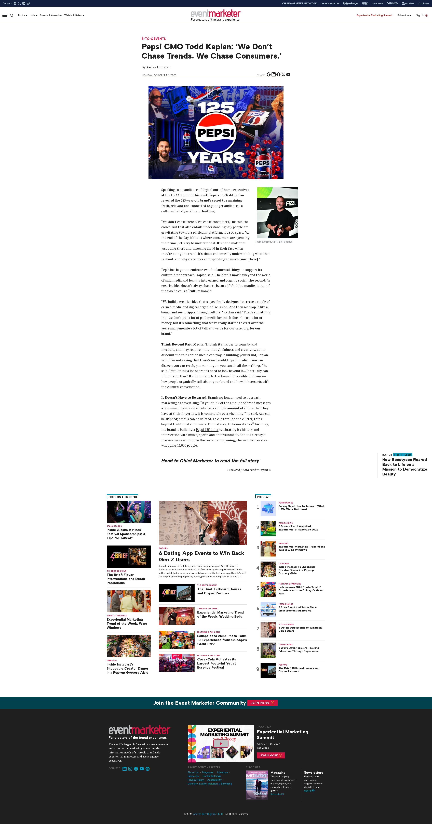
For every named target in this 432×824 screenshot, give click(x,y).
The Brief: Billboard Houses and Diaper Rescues (219, 591)
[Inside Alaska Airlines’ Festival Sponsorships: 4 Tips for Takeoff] (129, 511)
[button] (4, 15)
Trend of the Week (117, 616)
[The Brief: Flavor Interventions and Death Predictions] (129, 556)
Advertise (222, 772)
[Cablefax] (423, 3)
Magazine (207, 772)
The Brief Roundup (116, 571)
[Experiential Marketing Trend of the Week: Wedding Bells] (177, 616)
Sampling (112, 661)
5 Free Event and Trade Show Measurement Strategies (297, 609)
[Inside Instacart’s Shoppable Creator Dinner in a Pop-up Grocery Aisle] (129, 645)
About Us (193, 772)
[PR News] (365, 3)
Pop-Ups (163, 548)
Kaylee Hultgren (158, 67)
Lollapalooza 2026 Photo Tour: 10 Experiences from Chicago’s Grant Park (222, 640)
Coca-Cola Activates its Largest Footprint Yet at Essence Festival (216, 663)
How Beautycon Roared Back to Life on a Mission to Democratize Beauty (404, 466)
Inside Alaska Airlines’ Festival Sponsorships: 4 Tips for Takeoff (126, 534)
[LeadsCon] (392, 3)
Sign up (308, 790)
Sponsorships (114, 526)
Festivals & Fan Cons (208, 632)
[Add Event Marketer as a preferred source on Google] (269, 74)
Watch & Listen (73, 15)
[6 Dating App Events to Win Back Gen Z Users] (203, 522)
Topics (21, 15)
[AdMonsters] (408, 3)
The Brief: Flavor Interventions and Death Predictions (126, 579)
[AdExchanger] (350, 3)
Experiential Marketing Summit (374, 15)
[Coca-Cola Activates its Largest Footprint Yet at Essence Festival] (177, 662)
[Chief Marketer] (330, 3)
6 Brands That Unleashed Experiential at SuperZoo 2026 (298, 528)
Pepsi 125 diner (207, 429)
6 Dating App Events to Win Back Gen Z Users (300, 629)
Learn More (269, 755)
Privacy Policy (196, 779)
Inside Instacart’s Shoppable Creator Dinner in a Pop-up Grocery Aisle (127, 668)
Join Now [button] (261, 703)
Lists (32, 15)
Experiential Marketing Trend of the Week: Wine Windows (127, 623)
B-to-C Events (154, 39)
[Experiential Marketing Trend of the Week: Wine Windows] (129, 601)
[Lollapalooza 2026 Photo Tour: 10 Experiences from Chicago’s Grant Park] (177, 639)
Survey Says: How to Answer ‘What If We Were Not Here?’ (301, 507)
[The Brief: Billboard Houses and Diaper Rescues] (177, 592)
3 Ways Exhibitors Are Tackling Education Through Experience (298, 649)
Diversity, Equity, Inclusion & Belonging (210, 783)
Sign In (420, 15)
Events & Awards (50, 15)
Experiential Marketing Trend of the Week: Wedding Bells (220, 614)
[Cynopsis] (377, 3)
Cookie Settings (211, 776)
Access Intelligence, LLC (208, 814)
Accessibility (214, 779)
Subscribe (403, 15)
